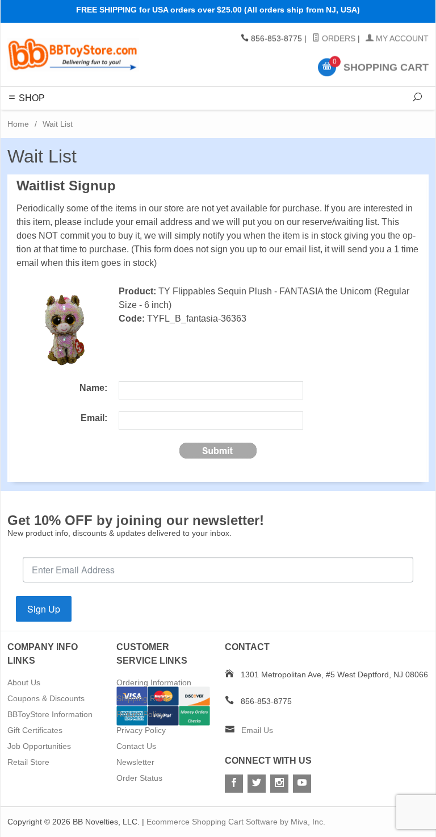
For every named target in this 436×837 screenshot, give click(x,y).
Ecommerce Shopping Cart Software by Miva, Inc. (235, 821)
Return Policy (140, 714)
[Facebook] (234, 783)
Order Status (139, 777)
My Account (401, 38)
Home (18, 123)
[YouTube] (302, 783)
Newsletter (135, 762)
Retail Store (28, 762)
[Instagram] (279, 783)
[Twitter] (257, 783)
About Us (23, 682)
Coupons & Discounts (46, 698)
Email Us (257, 730)
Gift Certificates (34, 730)
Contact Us (136, 746)
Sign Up (43, 608)
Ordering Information (153, 682)
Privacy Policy (141, 730)
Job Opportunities (39, 746)
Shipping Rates (143, 698)
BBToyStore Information (50, 714)
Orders (337, 38)
